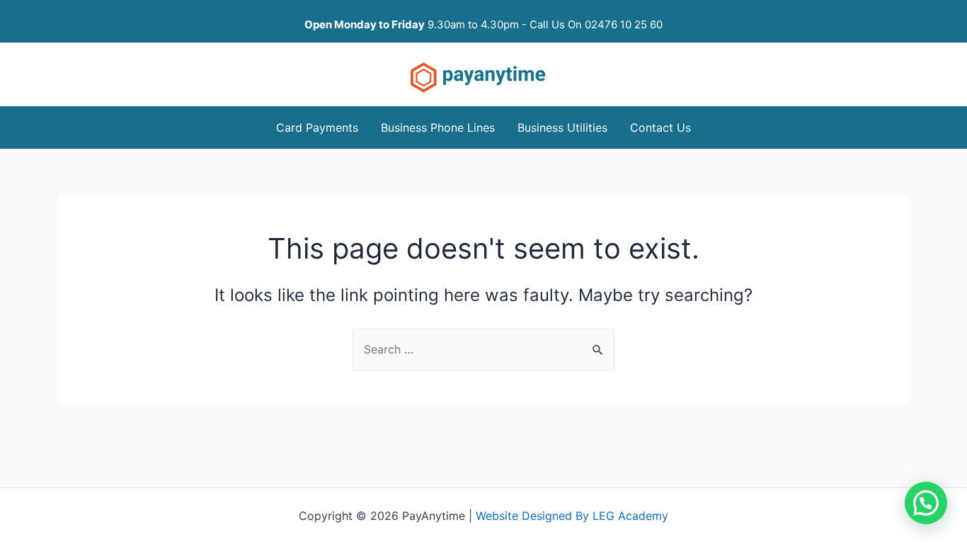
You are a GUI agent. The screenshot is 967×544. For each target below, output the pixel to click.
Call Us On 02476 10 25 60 (596, 24)
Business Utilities (562, 127)
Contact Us (660, 127)
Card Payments (317, 127)
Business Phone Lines (438, 127)
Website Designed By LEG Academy (572, 516)
